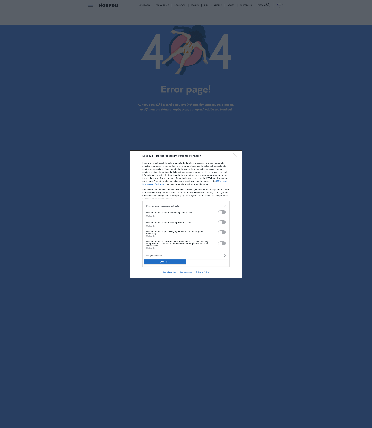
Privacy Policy (202, 272)
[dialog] (186, 214)
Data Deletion (169, 272)
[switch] (222, 212)
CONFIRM (165, 262)
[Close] (236, 156)
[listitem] (186, 205)
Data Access (186, 272)
